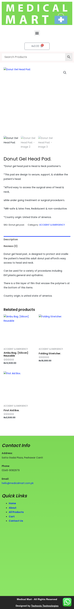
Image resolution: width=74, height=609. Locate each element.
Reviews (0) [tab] (11, 246)
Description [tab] (11, 239)
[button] (37, 33)
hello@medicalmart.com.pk (18, 483)
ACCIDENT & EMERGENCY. (52, 224)
